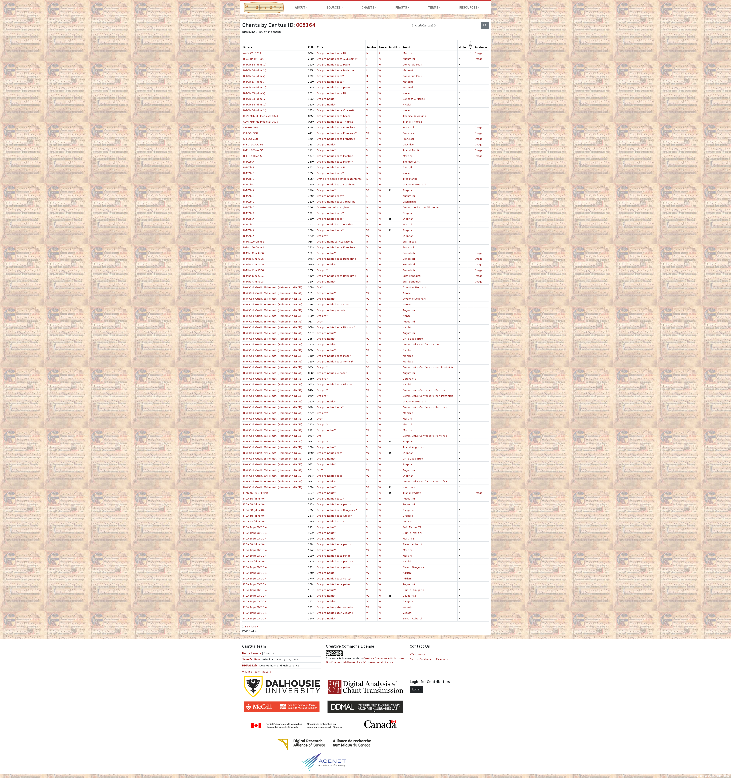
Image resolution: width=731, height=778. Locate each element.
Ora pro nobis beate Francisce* (337, 133)
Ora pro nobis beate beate (333, 116)
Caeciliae (408, 144)
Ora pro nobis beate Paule (333, 64)
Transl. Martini (412, 150)
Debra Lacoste (251, 653)
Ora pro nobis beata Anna (333, 304)
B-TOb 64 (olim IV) (254, 64)
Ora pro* (322, 236)
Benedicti (409, 253)
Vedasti (407, 521)
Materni (408, 70)
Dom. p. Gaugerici (414, 590)
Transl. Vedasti (412, 493)
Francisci (408, 127)
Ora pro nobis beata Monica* (335, 361)
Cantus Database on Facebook (429, 659)
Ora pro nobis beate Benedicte (336, 258)
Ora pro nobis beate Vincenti (335, 110)
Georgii (407, 167)
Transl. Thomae (412, 121)
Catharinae (410, 201)
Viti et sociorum (413, 338)
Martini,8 (408, 538)
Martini (407, 53)
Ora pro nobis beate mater (334, 355)
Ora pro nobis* (326, 99)
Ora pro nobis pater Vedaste (335, 607)
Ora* (320, 287)
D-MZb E (248, 167)
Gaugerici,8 (410, 595)
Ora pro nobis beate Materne (335, 70)
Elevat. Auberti (412, 544)
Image (478, 53)
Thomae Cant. (411, 161)
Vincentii (408, 93)
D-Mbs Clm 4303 (253, 276)
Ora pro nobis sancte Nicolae (335, 241)
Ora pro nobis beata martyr (334, 578)
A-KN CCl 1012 (252, 53)
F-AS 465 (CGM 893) (255, 493)
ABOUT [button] (300, 7)
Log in (416, 689)
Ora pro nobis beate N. (331, 167)
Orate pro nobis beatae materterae (339, 178)
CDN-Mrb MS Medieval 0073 (260, 116)
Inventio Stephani (414, 184)
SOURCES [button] (333, 7)
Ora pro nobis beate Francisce (336, 127)
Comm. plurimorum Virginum (421, 207)
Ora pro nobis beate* (330, 76)
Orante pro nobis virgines (333, 207)
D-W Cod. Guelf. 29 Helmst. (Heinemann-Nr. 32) (272, 441)
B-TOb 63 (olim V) (254, 76)
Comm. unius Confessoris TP (421, 344)
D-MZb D (248, 201)
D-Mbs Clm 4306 (253, 253)
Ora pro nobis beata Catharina (336, 201)
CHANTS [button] (368, 7)
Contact (419, 654)
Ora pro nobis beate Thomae (335, 121)
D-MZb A (248, 161)
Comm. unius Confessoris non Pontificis (428, 367)
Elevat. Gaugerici (413, 567)
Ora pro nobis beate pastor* (335, 561)
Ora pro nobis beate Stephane (336, 184)
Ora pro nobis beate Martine (335, 156)
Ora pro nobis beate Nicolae (334, 384)
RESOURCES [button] (468, 7)
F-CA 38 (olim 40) (254, 498)
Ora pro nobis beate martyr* (335, 161)
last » (254, 626)
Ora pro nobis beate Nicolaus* (336, 327)
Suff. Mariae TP (412, 527)
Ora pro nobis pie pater (332, 310)
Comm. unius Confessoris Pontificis (425, 390)
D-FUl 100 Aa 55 (253, 144)
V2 (367, 133)
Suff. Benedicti (412, 276)
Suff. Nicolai (410, 241)
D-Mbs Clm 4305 (253, 258)
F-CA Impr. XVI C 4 (255, 527)
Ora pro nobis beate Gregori (335, 515)
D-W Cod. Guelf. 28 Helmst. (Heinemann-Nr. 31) (272, 287)
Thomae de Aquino (414, 116)
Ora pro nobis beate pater (333, 87)
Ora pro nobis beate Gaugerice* (337, 510)
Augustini (409, 59)
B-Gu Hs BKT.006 (253, 59)
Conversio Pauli (412, 64)
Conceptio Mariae (414, 99)
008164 (305, 25)
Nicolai (407, 104)
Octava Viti (410, 378)
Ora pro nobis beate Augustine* (337, 59)
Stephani (408, 190)
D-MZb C (248, 184)
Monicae (408, 355)
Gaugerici (408, 510)
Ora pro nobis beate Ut (331, 53)
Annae (407, 293)
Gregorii (408, 515)
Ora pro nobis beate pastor (334, 504)
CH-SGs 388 (250, 127)
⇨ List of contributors (256, 671)
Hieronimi (409, 487)
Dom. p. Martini (412, 533)
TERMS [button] (433, 7)
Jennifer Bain (251, 659)
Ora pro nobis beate (329, 453)
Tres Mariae (410, 178)
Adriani (407, 573)
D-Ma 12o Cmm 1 (253, 241)
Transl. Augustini (413, 447)
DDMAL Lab (249, 665)
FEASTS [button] (401, 7)
